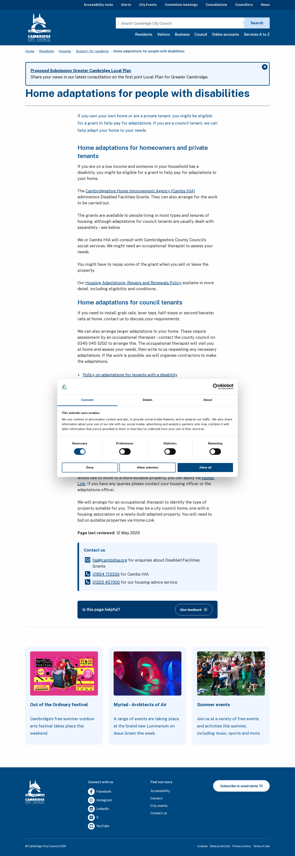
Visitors (163, 34)
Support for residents (92, 51)
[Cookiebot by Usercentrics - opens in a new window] (215, 387)
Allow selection (147, 467)
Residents (143, 34)
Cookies (202, 846)
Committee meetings (181, 5)
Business (182, 34)
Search (257, 23)
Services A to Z (257, 34)
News (265, 5)
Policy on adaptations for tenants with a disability (130, 374)
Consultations (216, 5)
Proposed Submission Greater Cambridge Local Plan (81, 70)
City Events (148, 5)
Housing (65, 51)
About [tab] (207, 400)
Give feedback (191, 609)
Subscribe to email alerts (239, 786)
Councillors (244, 5)
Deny (90, 467)
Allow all (205, 467)
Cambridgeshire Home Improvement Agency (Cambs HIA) (140, 191)
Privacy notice (241, 846)
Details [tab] (148, 400)
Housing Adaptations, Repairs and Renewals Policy (133, 282)
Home (29, 51)
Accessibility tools (98, 5)
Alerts (126, 5)
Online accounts (225, 34)
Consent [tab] (87, 400)
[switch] (125, 451)
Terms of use (261, 846)
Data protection (220, 846)
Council (200, 34)
